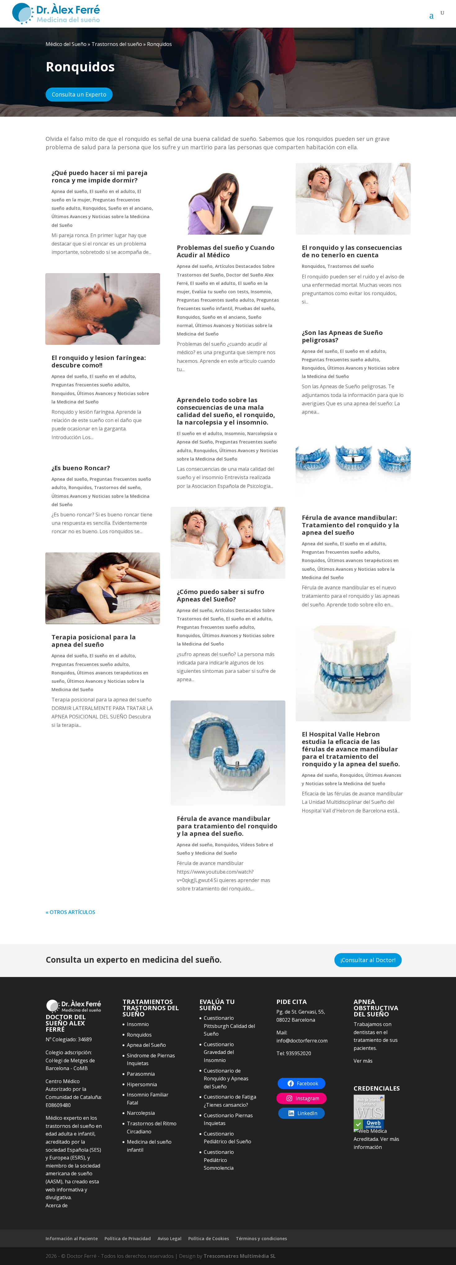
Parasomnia (141, 1073)
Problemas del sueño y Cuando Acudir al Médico (226, 251)
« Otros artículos (70, 912)
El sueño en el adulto (112, 191)
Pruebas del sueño (254, 308)
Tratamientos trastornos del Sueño (151, 1007)
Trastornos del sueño (117, 44)
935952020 (298, 1053)
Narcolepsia (141, 1113)
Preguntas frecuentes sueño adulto (90, 385)
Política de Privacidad (128, 1238)
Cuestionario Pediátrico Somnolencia (219, 1160)
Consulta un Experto (79, 94)
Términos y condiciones (261, 1238)
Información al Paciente (72, 1238)
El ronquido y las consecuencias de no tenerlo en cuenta (352, 251)
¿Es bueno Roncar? (80, 468)
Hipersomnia (142, 1084)
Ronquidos (94, 208)
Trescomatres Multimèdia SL (239, 1256)
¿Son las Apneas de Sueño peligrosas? (342, 336)
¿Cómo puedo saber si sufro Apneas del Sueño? (220, 595)
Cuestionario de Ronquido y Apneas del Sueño (226, 1078)
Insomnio (261, 292)
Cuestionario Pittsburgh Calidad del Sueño (229, 1026)
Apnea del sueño (69, 191)
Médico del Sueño (66, 44)
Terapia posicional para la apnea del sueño (93, 641)
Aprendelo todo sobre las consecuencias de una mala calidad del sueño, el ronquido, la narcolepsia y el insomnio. (226, 411)
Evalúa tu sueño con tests (220, 292)
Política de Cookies (208, 1238)
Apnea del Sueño (146, 1045)
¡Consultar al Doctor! (368, 960)
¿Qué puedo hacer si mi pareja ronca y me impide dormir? (99, 176)
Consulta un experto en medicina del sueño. (133, 959)
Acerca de (57, 1205)
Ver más (363, 1060)
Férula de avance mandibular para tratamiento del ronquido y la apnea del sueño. (227, 826)
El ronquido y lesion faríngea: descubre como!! (98, 361)
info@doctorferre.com (302, 1040)
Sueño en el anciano (130, 208)
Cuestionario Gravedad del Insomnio (219, 1052)
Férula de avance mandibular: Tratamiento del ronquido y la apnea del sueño (350, 525)
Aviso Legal (169, 1238)
